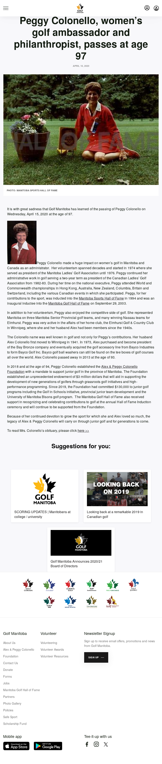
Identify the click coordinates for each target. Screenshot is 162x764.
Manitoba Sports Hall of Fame (101, 298)
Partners (9, 696)
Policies (8, 710)
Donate (8, 670)
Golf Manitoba (15, 633)
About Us (9, 643)
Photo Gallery (12, 703)
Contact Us (10, 663)
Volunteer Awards (52, 649)
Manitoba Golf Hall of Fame (69, 303)
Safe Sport (10, 717)
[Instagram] (96, 744)
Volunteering (48, 643)
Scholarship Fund (15, 723)
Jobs (6, 683)
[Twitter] (105, 744)
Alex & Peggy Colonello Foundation (18, 652)
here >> (83, 430)
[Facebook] (86, 744)
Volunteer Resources (54, 656)
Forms (7, 676)
